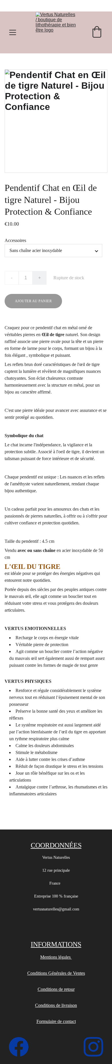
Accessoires (15, 240)
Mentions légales (56, 957)
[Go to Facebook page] (21, 1047)
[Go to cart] (97, 32)
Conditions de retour (56, 989)
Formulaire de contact (56, 1021)
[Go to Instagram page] (93, 1047)
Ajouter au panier (33, 301)
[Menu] (12, 32)
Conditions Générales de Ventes (56, 973)
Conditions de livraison (56, 1005)
